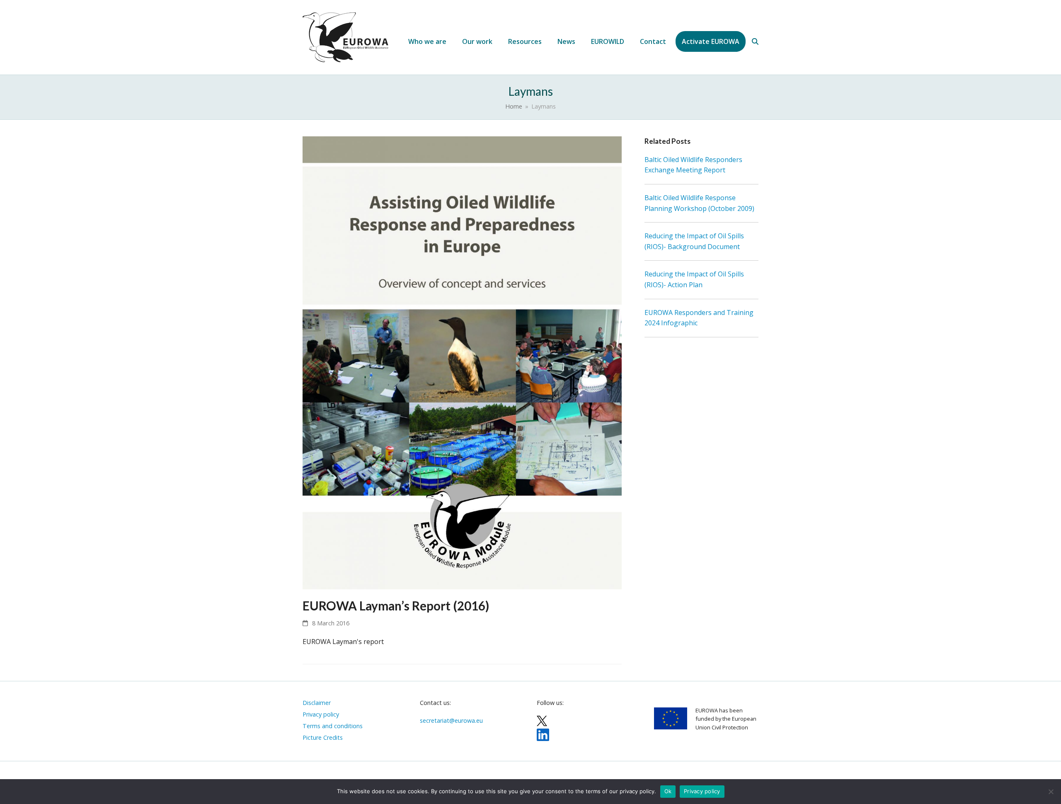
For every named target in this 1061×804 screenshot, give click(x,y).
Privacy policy (702, 791)
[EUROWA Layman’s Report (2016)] (462, 362)
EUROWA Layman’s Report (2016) (396, 605)
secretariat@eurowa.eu (451, 720)
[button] (755, 41)
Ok (668, 791)
